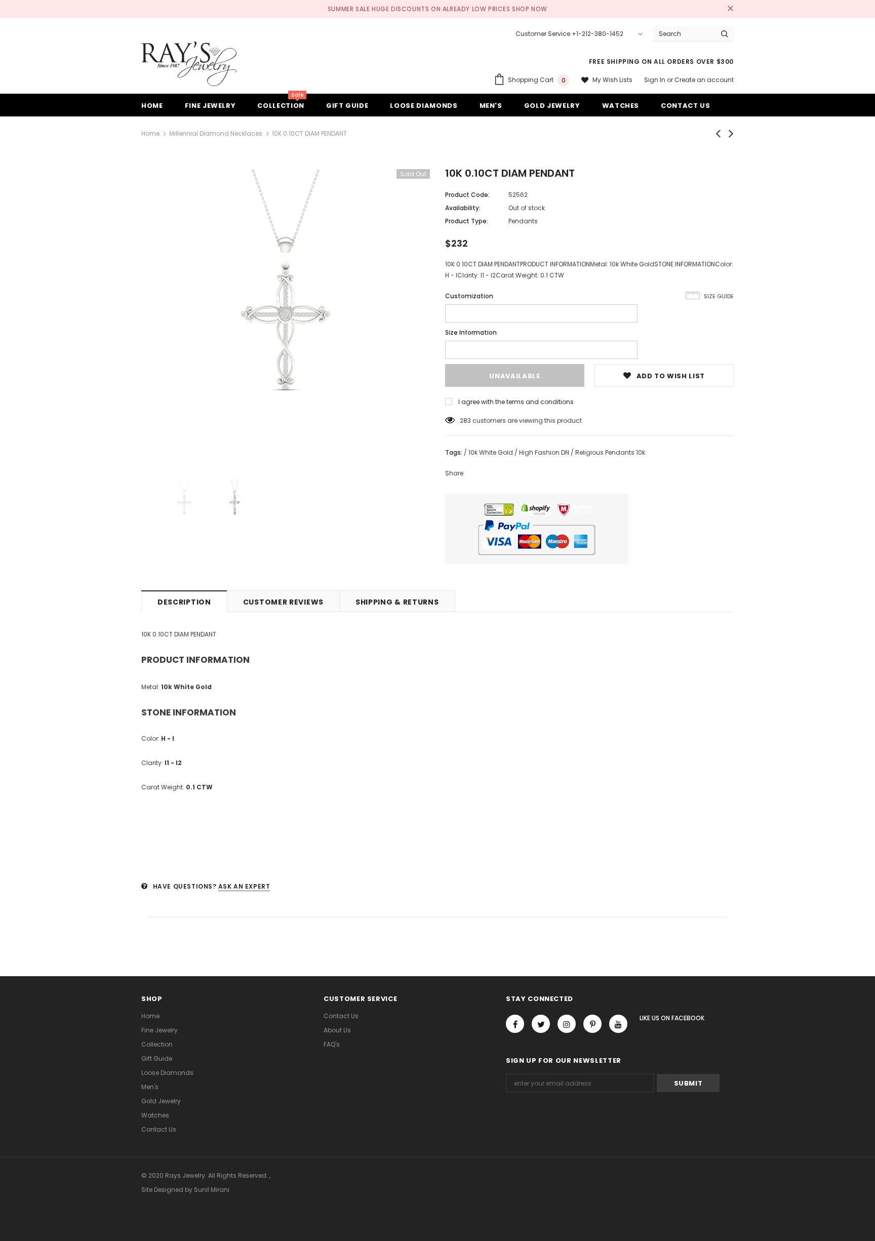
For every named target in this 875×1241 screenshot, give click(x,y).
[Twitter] (541, 1024)
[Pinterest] (592, 1024)
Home (150, 133)
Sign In (655, 79)
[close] (730, 9)
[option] (285, 313)
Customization (469, 296)
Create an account (704, 79)
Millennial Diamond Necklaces (215, 133)
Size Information (471, 332)
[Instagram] (567, 1024)
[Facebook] (515, 1024)
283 (465, 420)
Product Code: (467, 194)
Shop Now (529, 9)
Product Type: (466, 221)
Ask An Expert (244, 886)
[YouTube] (618, 1024)
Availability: (463, 208)
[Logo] (188, 64)
